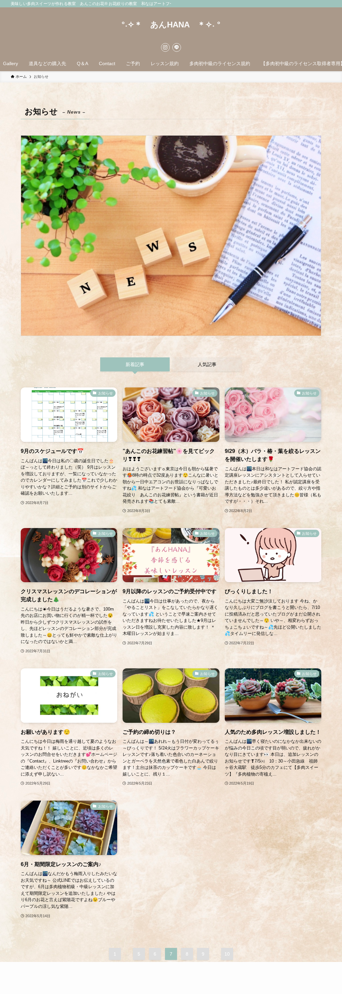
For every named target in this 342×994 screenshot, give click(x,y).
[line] (176, 47)
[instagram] (165, 47)
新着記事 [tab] (135, 364)
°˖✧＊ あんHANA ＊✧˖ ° (171, 25)
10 (227, 954)
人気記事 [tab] (207, 364)
